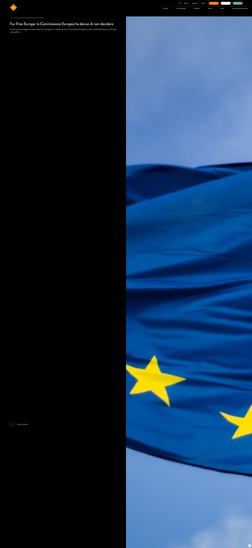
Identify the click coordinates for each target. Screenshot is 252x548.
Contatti (203, 3)
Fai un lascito (238, 3)
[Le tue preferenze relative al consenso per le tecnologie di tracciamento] (249, 545)
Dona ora (214, 3)
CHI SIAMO (165, 8)
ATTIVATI (210, 8)
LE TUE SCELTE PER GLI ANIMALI (240, 8)
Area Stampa (194, 3)
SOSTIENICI (197, 8)
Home (11, 17)
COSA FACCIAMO (181, 8)
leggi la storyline (22, 424)
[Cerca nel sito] (179, 3)
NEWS (222, 8)
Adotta (225, 3)
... (13, 17)
